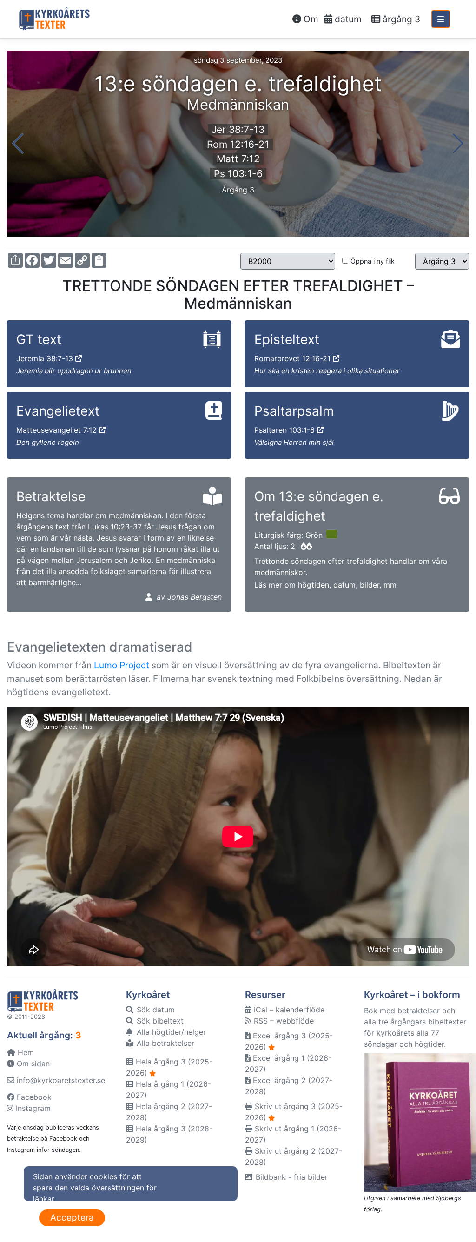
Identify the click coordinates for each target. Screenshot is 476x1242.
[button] (18, 143)
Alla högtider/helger (170, 1032)
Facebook (33, 1097)
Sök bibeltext (159, 1020)
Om (309, 19)
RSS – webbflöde (282, 1020)
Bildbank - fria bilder (290, 1177)
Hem (24, 1052)
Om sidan (32, 1063)
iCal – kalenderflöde (287, 1009)
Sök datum (154, 1009)
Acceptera (72, 1217)
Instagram (32, 1108)
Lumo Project (121, 665)
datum (347, 19)
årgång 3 (400, 19)
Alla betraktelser (164, 1043)
